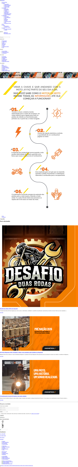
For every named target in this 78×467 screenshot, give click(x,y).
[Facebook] (2, 423)
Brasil (6, 32)
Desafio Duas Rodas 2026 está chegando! (9, 308)
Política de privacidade (6, 70)
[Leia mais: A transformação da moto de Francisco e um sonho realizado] (39, 376)
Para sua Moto (4, 2)
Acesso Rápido (4, 456)
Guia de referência (7, 14)
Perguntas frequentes (7, 28)
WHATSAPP (10, 463)
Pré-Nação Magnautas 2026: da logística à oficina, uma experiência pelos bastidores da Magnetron (21, 352)
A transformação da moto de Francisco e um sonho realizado (13, 396)
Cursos (5, 18)
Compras (5, 10)
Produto (3, 3)
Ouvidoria (1, 439)
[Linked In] (2, 424)
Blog (3, 24)
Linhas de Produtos (7, 5)
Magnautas (6, 19)
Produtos (3, 441)
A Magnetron (4, 15)
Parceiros (5, 20)
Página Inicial (4, 40)
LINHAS (11, 461)
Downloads (4, 452)
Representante (6, 9)
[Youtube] (2, 426)
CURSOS (7, 462)
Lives (5, 22)
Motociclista (6, 12)
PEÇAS (9, 460)
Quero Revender (5, 444)
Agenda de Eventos (7, 21)
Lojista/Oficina (6, 11)
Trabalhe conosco (5, 66)
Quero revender (6, 6)
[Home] (2, 0)
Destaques (4, 217)
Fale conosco (6, 26)
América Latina (7, 33)
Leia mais (1, 312)
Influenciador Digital (7, 13)
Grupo (3, 42)
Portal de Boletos (5, 457)
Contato (3, 25)
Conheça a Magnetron (6, 446)
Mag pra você (4, 451)
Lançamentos (6, 4)
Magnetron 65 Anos (7, 23)
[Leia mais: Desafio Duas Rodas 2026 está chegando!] (39, 265)
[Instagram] (2, 421)
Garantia (5, 29)
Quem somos (6, 16)
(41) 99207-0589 (3, 435)
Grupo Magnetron (7, 17)
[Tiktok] (2, 427)
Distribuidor (6, 8)
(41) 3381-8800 (2, 433)
